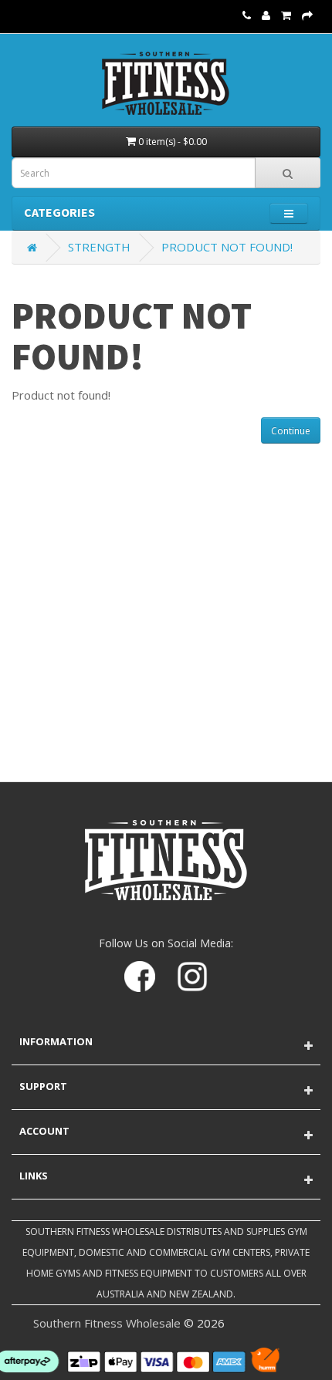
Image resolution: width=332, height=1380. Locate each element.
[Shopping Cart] (286, 14)
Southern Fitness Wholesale (107, 1323)
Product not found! (227, 247)
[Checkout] (307, 14)
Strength (99, 247)
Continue (290, 430)
